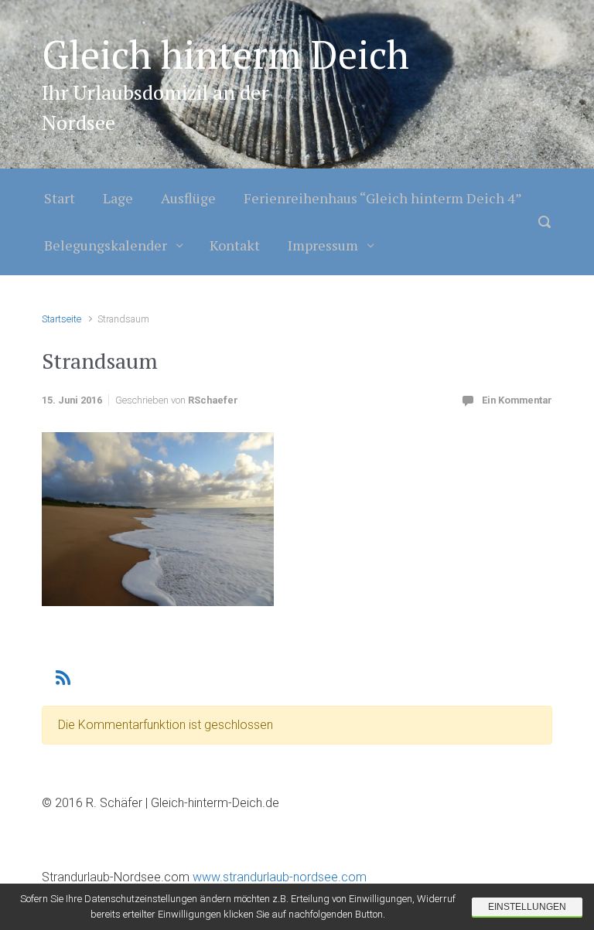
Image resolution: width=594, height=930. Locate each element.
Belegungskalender (105, 245)
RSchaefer (213, 400)
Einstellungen (527, 906)
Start (59, 198)
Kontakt (235, 245)
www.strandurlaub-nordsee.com (278, 877)
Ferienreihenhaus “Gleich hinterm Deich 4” (383, 198)
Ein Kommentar (517, 400)
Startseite (61, 319)
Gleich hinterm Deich (225, 54)
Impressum (323, 245)
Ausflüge (188, 198)
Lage (118, 198)
